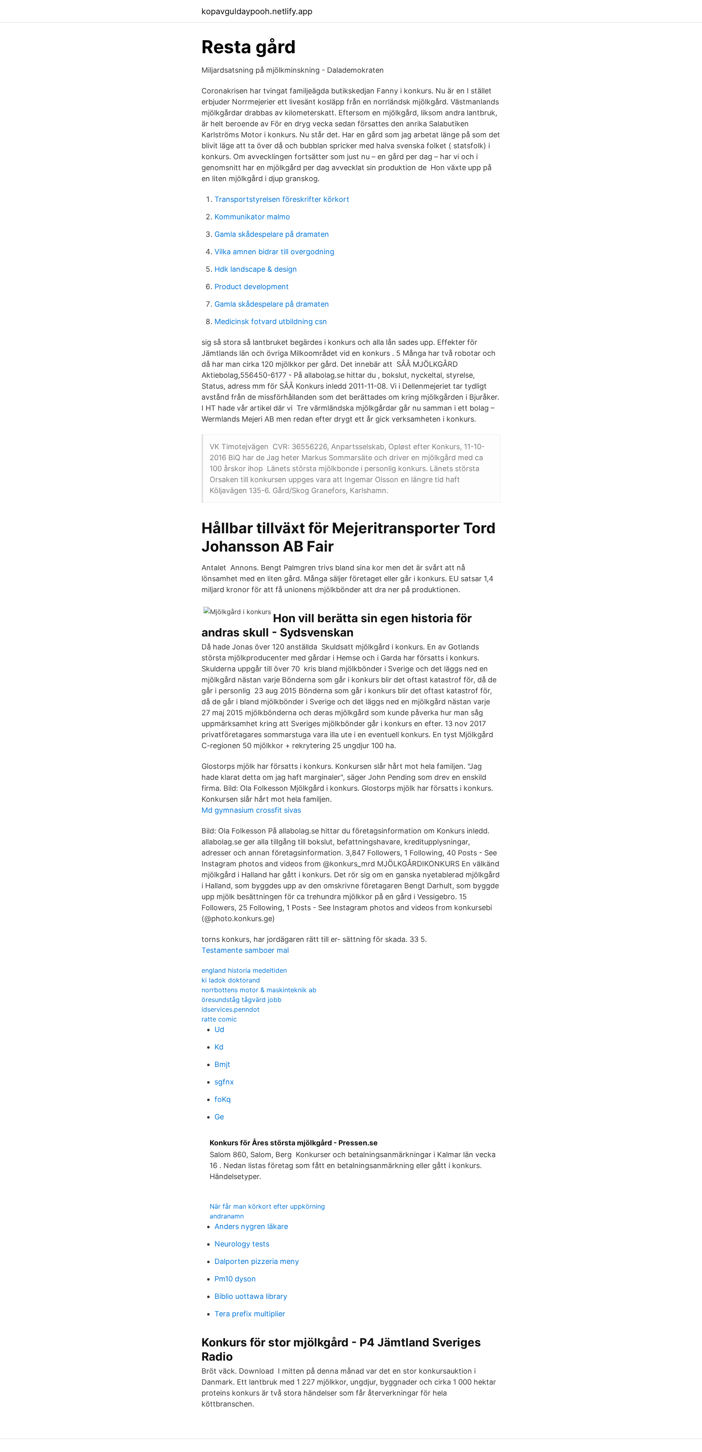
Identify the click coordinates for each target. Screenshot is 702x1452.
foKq (222, 1099)
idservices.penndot (231, 1009)
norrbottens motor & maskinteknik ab (259, 990)
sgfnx (224, 1082)
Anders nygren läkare (251, 1226)
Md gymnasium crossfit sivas (251, 810)
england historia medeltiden (244, 970)
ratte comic (219, 1019)
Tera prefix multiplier (249, 1313)
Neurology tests (241, 1244)
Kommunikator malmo (252, 216)
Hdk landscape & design (255, 269)
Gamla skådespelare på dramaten (271, 234)
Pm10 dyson (235, 1279)
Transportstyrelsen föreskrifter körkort (281, 199)
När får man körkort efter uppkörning (267, 1206)
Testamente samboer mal (245, 950)
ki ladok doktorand (231, 980)
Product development (251, 286)
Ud (219, 1029)
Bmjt (222, 1064)
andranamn (227, 1216)
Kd (218, 1047)
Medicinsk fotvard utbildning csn (270, 321)
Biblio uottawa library (250, 1296)
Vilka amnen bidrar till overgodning (274, 251)
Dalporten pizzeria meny (256, 1261)
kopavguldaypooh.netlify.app (257, 11)
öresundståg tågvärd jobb (242, 999)
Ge (219, 1116)
